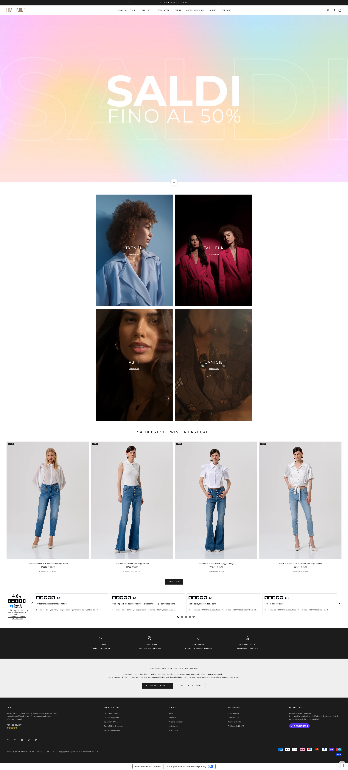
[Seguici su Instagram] (15, 739)
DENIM (178, 10)
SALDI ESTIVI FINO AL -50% (174, 4)
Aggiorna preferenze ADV (85, 752)
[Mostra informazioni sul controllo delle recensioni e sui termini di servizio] (27, 611)
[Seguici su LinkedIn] (36, 739)
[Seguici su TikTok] (29, 739)
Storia (171, 713)
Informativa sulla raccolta (148, 766)
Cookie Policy (233, 717)
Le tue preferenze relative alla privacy (186, 766)
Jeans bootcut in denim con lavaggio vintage (216, 564)
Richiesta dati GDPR (236, 726)
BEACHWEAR (164, 10)
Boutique (172, 717)
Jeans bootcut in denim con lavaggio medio (132, 564)
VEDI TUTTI (174, 582)
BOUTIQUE (226, 10)
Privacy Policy (233, 713)
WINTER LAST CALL (190, 432)
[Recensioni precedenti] (32, 604)
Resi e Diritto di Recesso (113, 726)
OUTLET (212, 10)
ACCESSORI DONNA (195, 10)
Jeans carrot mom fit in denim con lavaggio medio (48, 564)
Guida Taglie (173, 730)
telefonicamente (304, 713)
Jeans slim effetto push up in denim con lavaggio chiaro (300, 564)
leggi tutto (170, 604)
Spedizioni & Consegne (113, 722)
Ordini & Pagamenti (111, 717)
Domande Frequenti (112, 730)
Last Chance (173, 726)
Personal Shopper (176, 722)
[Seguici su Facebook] (8, 739)
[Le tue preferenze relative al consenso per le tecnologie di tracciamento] (343, 765)
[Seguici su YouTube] (22, 739)
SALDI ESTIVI (146, 10)
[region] (174, 98)
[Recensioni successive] (339, 604)
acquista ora (134, 254)
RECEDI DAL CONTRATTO (157, 686)
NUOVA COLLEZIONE (126, 10)
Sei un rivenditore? (111, 713)
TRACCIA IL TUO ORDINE (191, 686)
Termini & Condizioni (236, 722)
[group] (174, 98)
